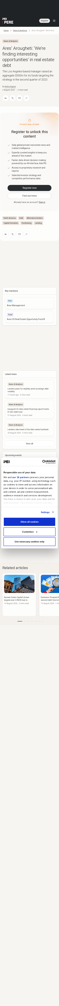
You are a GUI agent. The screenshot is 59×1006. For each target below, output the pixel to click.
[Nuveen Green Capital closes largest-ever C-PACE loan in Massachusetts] (19, 594)
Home (6, 31)
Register (44, 21)
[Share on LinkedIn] (5, 98)
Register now (30, 187)
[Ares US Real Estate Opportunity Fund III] (29, 317)
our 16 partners (21, 477)
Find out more (29, 195)
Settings (45, 512)
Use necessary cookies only (29, 541)
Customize (28, 531)
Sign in (42, 202)
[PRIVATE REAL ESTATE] (7, 21)
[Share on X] (12, 98)
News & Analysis (20, 31)
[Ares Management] (29, 303)
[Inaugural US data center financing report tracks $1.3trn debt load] (29, 409)
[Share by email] (19, 98)
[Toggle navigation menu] (54, 20)
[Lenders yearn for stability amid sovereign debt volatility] (29, 389)
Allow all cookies (29, 521)
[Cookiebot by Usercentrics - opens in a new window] (42, 462)
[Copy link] (26, 98)
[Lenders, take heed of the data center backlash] (29, 428)
